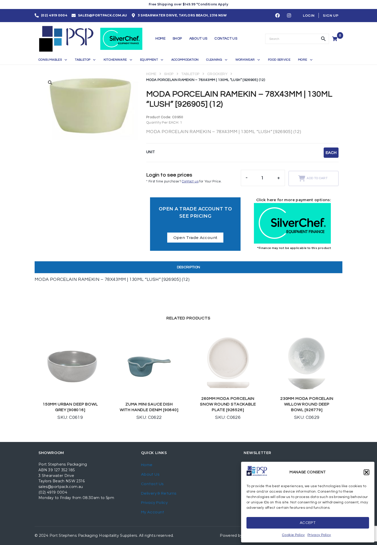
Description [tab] (188, 267)
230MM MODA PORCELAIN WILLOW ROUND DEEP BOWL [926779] (306, 404)
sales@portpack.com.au (60, 486)
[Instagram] (289, 16)
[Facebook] (277, 16)
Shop (168, 74)
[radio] (331, 152)
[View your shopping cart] (335, 38)
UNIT (150, 152)
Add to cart (317, 178)
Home (151, 74)
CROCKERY (217, 74)
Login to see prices (169, 175)
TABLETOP (190, 74)
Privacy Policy (319, 535)
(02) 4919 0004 (52, 492)
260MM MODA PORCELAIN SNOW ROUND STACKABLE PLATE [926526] (228, 404)
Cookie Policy (293, 535)
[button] (366, 472)
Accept (308, 523)
